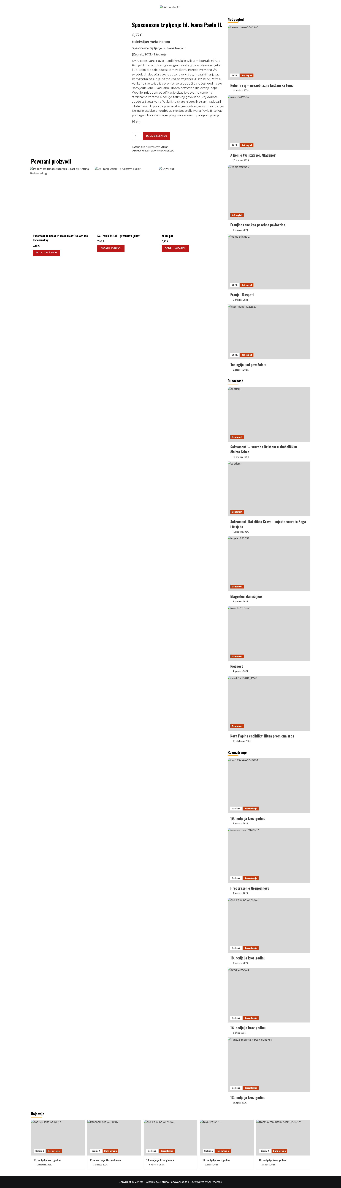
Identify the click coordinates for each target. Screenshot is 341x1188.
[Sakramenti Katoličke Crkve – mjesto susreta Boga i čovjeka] (269, 489)
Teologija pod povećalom (248, 364)
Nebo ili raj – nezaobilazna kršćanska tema (262, 85)
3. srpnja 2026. (239, 1032)
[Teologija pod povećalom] (269, 332)
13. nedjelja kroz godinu (247, 1097)
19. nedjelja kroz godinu (247, 818)
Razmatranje (251, 808)
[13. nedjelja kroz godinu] (269, 1064)
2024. (235, 75)
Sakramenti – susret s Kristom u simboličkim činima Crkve (263, 449)
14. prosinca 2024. (241, 456)
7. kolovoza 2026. (240, 823)
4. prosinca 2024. (241, 671)
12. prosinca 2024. (241, 160)
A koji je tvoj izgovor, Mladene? (253, 155)
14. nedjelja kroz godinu (248, 1027)
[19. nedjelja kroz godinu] (269, 785)
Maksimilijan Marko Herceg (158, 151)
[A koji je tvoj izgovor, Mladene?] (269, 122)
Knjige (164, 147)
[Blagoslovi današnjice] (269, 563)
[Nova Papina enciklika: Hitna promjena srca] (269, 703)
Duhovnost (153, 147)
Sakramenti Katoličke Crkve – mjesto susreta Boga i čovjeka (268, 524)
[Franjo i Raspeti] (269, 262)
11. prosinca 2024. (241, 531)
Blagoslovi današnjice (246, 596)
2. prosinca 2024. (241, 369)
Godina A (236, 808)
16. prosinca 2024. (241, 90)
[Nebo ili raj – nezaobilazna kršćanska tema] (269, 52)
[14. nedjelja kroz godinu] (269, 995)
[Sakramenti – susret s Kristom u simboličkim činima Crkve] (269, 414)
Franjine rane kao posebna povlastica (257, 224)
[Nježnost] (269, 633)
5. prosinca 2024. (240, 299)
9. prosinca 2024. (240, 229)
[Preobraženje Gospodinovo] (269, 855)
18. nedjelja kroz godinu (247, 958)
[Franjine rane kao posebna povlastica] (269, 192)
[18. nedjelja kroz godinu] (269, 925)
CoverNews (197, 1182)
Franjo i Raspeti (242, 294)
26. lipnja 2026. (240, 1102)
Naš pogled (247, 75)
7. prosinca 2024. (240, 601)
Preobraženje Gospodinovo (249, 888)
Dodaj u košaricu (156, 136)
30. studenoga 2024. (242, 740)
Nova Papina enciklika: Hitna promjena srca (262, 736)
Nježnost (236, 666)
